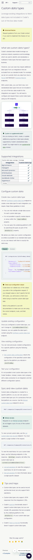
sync (14, 397)
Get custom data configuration (13, 355)
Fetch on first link (14, 523)
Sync (3, 388)
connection (12, 378)
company (28, 375)
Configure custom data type (15, 200)
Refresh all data (18, 421)
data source (26, 210)
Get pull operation (9, 473)
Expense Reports (20, 78)
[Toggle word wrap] (25, 255)
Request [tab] (5, 249)
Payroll (3, 78)
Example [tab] (12, 249)
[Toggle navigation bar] (2, 2)
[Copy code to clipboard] (28, 255)
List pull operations (10, 467)
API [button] (6, 2)
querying (12, 504)
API (4, 39)
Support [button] (15, 2)
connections (22, 397)
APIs (25, 500)
